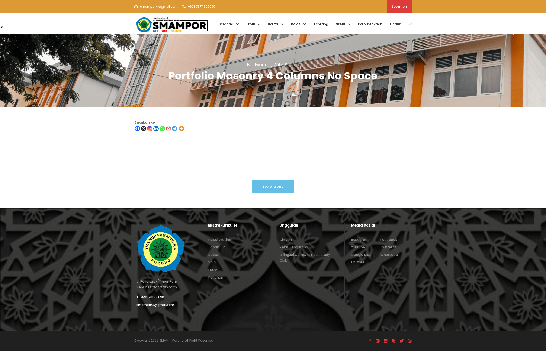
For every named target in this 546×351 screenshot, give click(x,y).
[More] (181, 128)
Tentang (321, 24)
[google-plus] (378, 341)
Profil (250, 24)
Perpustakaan (370, 24)
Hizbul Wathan (220, 239)
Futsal (213, 269)
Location (399, 6)
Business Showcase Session (434, 161)
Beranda (226, 24)
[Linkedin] (156, 128)
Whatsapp (389, 254)
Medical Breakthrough (155, 145)
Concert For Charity (154, 161)
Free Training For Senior (430, 145)
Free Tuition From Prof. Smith (298, 161)
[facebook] (370, 341)
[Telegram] (174, 128)
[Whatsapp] (162, 128)
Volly (212, 262)
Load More (273, 187)
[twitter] (402, 341)
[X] (143, 128)
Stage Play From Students (22, 161)
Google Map (361, 254)
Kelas (296, 24)
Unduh (395, 24)
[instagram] (410, 341)
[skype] (393, 341)
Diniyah (286, 239)
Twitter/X (388, 247)
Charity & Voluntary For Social (26, 145)
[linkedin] (386, 341)
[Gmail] (168, 128)
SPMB (340, 24)
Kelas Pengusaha (294, 247)
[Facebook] (137, 128)
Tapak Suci (217, 247)
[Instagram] (149, 128)
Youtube (358, 247)
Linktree (357, 262)
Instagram (360, 239)
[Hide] (1, 27)
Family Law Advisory (291, 145)
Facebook (388, 239)
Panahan (215, 277)
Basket (214, 254)
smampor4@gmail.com (155, 304)
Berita (273, 24)
